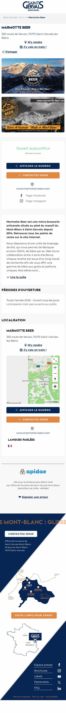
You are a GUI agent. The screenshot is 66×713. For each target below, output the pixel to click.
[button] (33, 76)
